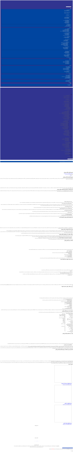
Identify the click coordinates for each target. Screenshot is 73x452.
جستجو (72, 6)
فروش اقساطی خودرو (7, 284)
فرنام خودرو (69, 174)
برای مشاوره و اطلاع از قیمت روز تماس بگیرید (68, 173)
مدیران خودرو (66, 174)
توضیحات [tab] (71, 175)
